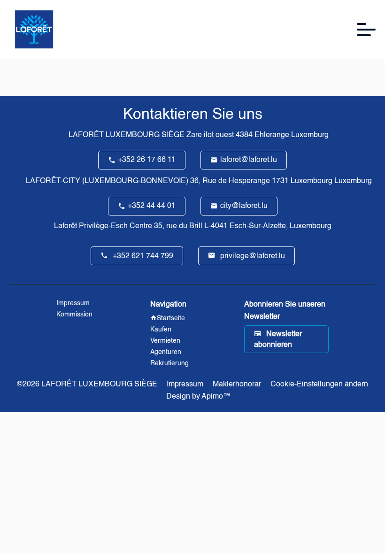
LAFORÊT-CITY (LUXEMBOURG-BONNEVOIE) (107, 181)
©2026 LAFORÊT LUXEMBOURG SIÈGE (87, 384)
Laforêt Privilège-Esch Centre (103, 226)
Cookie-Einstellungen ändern (319, 384)
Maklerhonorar (237, 384)
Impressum (185, 384)
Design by (197, 396)
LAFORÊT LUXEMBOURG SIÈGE (127, 135)
